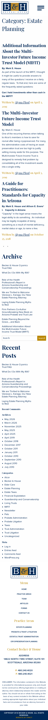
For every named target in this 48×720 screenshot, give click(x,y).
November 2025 (12, 426)
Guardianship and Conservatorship (21, 499)
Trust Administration (14, 529)
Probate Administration (15, 517)
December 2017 (12, 445)
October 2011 (11, 448)
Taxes (7, 525)
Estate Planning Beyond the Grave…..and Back (15, 320)
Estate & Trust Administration (24, 636)
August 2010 (10, 463)
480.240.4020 (24, 670)
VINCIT (29, 717)
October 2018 (11, 441)
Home (24, 589)
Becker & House (12, 481)
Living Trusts (10, 503)
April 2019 (9, 437)
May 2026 (9, 419)
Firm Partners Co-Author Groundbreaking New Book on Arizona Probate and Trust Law (17, 312)
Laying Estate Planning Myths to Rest (16, 303)
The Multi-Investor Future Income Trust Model (21, 118)
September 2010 (12, 459)
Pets (6, 514)
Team (24, 598)
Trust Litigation (11, 532)
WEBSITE (19, 717)
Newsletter (9, 510)
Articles (24, 603)
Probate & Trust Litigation (24, 632)
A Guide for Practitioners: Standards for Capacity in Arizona (23, 192)
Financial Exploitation (14, 495)
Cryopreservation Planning (24, 641)
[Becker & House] (14, 8)
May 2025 (9, 430)
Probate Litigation (13, 521)
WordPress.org (11, 557)
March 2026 (10, 422)
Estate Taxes (10, 492)
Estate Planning (12, 488)
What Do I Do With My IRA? (15, 272)
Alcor (7, 477)
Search (41, 338)
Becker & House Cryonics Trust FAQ (15, 266)
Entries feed (10, 550)
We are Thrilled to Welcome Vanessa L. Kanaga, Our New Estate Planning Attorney (16, 295)
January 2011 (10, 452)
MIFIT (7, 506)
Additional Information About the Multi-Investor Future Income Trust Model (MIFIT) (24, 54)
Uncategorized (11, 536)
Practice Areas (24, 594)
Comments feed (12, 554)
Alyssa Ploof (22, 102)
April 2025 (9, 434)
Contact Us (24, 613)
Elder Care (9, 484)
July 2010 (9, 467)
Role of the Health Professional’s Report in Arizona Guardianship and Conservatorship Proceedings (16, 283)
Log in (7, 546)
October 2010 (11, 456)
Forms (24, 608)
